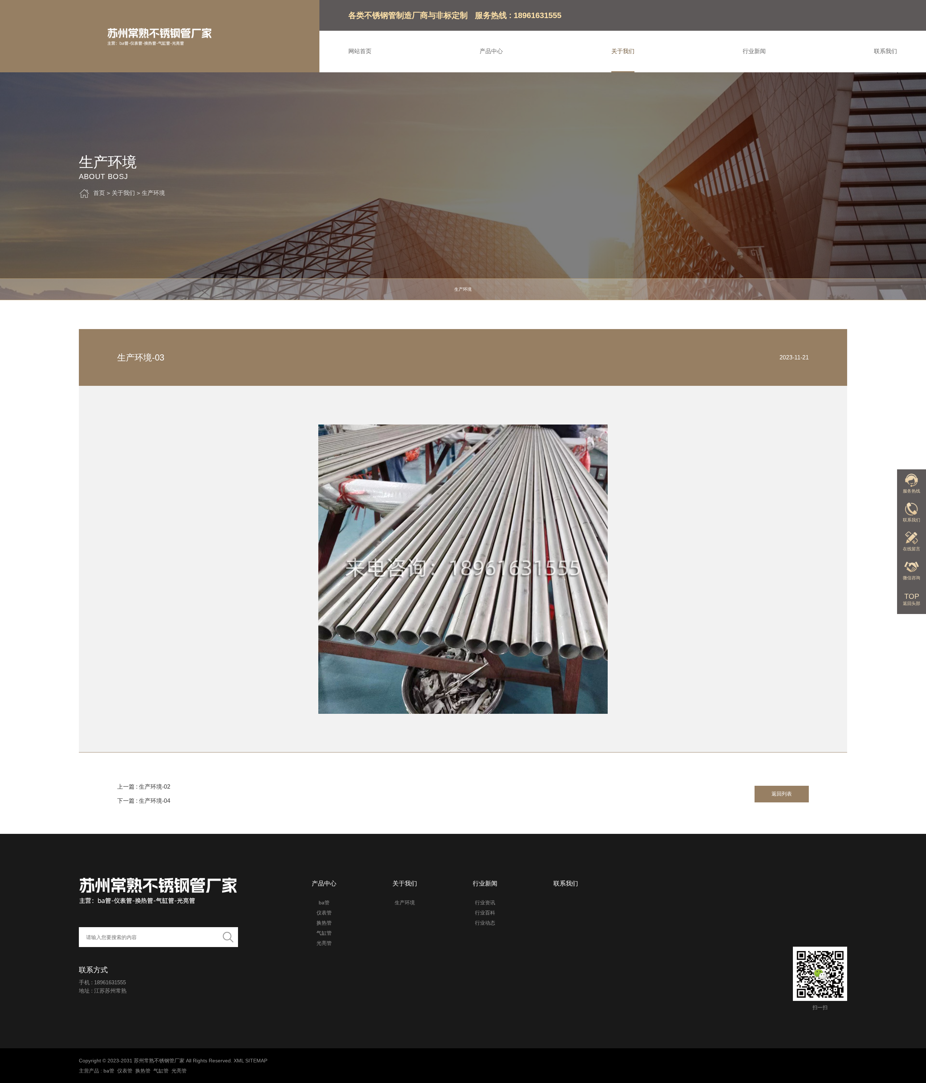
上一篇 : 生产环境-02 (143, 787)
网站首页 (359, 51)
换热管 (324, 923)
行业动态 (485, 923)
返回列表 (782, 794)
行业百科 (485, 913)
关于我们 (622, 51)
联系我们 (885, 51)
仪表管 (324, 913)
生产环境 (153, 193)
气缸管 (324, 933)
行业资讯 (485, 902)
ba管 (324, 902)
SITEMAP (256, 1060)
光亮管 (324, 943)
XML (239, 1060)
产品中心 (491, 51)
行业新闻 (754, 51)
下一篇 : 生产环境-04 (143, 801)
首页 (99, 193)
